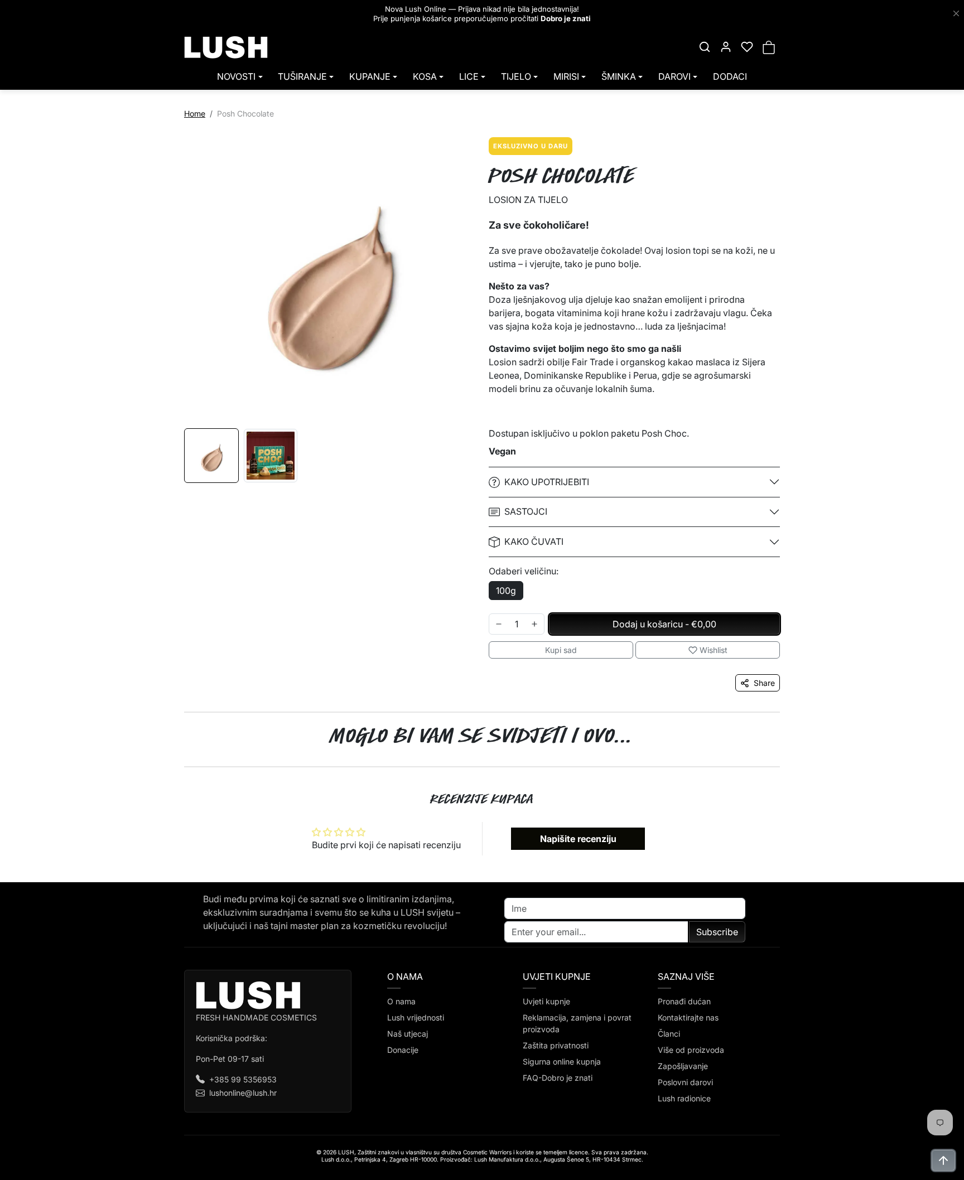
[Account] (725, 46)
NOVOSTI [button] (236, 76)
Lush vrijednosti (415, 1017)
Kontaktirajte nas (688, 1017)
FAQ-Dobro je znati (557, 1077)
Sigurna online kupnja (562, 1061)
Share (764, 683)
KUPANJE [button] (370, 76)
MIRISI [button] (566, 76)
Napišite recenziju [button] (578, 838)
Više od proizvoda (691, 1050)
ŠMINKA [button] (618, 76)
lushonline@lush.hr (243, 1092)
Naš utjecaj (407, 1033)
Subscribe (717, 931)
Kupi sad (561, 650)
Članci (669, 1033)
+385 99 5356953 (243, 1079)
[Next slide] (790, 767)
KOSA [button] (425, 76)
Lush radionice (684, 1098)
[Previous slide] (174, 767)
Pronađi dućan (684, 1001)
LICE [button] (469, 76)
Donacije (402, 1050)
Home (194, 113)
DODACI (730, 76)
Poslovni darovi (685, 1082)
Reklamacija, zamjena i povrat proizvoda (577, 1023)
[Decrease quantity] (499, 624)
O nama (401, 1001)
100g (506, 590)
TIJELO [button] (516, 76)
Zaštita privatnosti (556, 1045)
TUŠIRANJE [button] (302, 76)
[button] (704, 46)
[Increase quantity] (534, 624)
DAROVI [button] (674, 76)
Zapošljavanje (683, 1066)
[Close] (956, 14)
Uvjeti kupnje (546, 1001)
